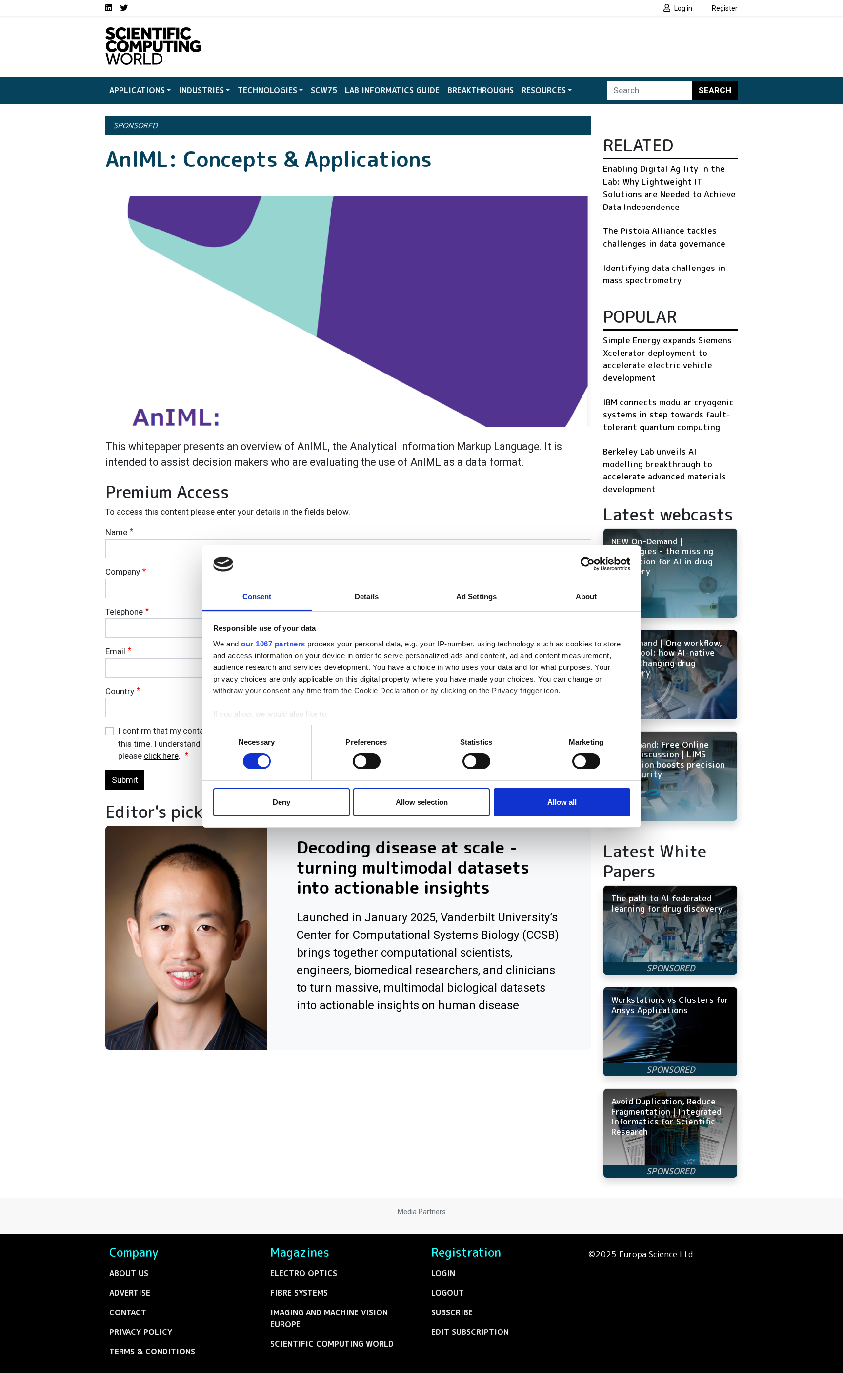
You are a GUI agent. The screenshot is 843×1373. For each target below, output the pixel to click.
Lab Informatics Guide (392, 90)
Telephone (124, 612)
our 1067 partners (273, 644)
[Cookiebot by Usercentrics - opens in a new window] (587, 564)
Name (116, 532)
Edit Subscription (470, 1332)
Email (115, 651)
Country (119, 691)
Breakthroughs (480, 90)
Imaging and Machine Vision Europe (329, 1318)
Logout (447, 1293)
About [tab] (586, 596)
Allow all (562, 802)
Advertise (129, 1293)
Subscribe (452, 1312)
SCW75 (324, 90)
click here (161, 756)
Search (715, 90)
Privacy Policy (140, 1332)
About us (128, 1273)
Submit (125, 780)
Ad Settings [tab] (476, 596)
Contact (127, 1312)
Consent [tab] (257, 596)
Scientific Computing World (332, 1343)
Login (443, 1273)
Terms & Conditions (152, 1351)
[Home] (153, 33)
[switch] (367, 761)
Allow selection (422, 802)
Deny (281, 802)
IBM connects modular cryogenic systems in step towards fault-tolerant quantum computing (668, 414)
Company (122, 572)
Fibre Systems (299, 1293)
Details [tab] (367, 596)
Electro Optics (303, 1273)
